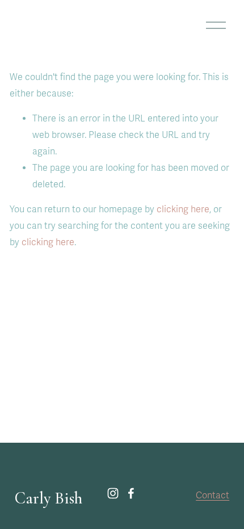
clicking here (183, 209)
